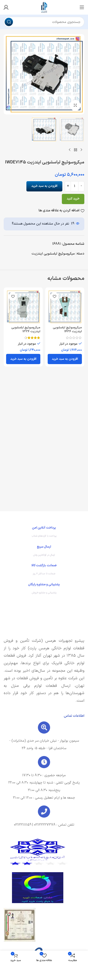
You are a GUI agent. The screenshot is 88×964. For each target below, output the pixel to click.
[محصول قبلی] (81, 150)
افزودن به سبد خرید (44, 186)
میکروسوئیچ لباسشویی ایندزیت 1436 (67, 329)
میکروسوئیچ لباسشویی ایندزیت (53, 253)
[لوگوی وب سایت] (44, 7)
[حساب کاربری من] (6, 7)
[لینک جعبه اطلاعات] (44, 533)
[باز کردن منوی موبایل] (82, 7)
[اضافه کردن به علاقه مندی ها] (54, 296)
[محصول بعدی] (70, 150)
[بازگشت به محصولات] (75, 150)
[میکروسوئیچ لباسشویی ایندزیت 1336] (23, 307)
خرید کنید (73, 198)
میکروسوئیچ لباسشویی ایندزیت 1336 (25, 329)
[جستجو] (9, 22)
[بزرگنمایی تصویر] (75, 105)
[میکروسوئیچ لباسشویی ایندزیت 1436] (65, 307)
